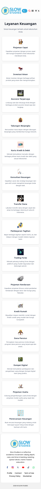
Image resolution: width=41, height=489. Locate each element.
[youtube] (23, 467)
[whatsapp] (34, 467)
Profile (9, 473)
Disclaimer (27, 476)
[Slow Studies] (11, 10)
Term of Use (29, 473)
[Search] (29, 11)
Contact (18, 473)
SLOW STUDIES (23, 486)
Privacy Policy (14, 476)
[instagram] (13, 467)
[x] (18, 467)
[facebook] (7, 467)
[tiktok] (28, 467)
